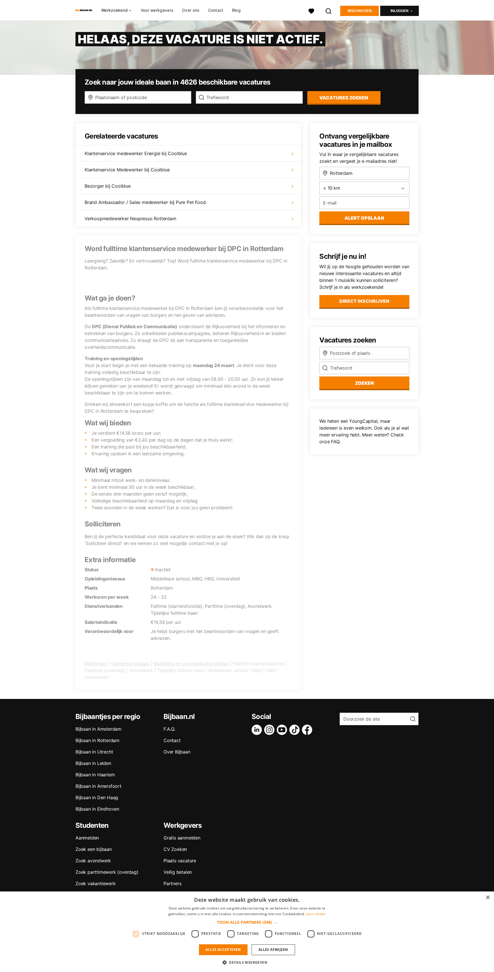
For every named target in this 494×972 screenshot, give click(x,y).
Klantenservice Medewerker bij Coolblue (127, 170)
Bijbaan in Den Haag (96, 797)
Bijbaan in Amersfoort (98, 786)
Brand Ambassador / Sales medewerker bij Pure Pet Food (145, 202)
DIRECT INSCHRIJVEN (364, 301)
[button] (247, 922)
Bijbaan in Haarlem (95, 774)
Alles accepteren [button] (223, 949)
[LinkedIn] (258, 730)
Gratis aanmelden (182, 838)
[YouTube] (283, 730)
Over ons (190, 10)
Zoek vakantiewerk (95, 883)
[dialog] (247, 931)
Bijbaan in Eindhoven (97, 809)
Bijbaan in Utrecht (94, 752)
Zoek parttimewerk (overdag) (106, 872)
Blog (236, 10)
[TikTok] (295, 730)
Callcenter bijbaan (130, 663)
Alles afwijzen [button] (273, 949)
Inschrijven (359, 11)
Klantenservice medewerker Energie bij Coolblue (136, 153)
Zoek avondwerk (93, 860)
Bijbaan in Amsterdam (98, 729)
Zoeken (364, 383)
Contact (216, 10)
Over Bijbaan (177, 752)
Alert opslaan (364, 218)
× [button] (487, 897)
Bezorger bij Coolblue (108, 186)
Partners (172, 883)
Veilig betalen (178, 872)
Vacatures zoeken (343, 98)
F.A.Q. (169, 729)
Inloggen (400, 11)
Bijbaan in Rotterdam (97, 740)
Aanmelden (87, 838)
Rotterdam (96, 663)
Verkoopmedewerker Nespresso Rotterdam (130, 218)
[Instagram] (270, 730)
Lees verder (316, 913)
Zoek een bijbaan (93, 849)
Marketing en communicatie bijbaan (190, 663)
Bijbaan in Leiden (93, 763)
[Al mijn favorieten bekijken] (311, 10)
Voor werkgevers (157, 10)
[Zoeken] (328, 10)
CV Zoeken (175, 849)
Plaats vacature (180, 860)
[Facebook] (308, 730)
